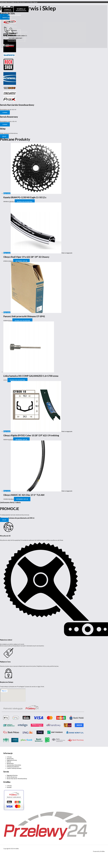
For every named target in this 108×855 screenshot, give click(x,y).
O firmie (9, 757)
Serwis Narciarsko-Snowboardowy (18, 37)
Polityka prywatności (13, 766)
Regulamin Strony (12, 760)
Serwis (10, 25)
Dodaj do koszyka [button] (24, 201)
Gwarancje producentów (14, 765)
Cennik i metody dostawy (14, 768)
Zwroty (9, 762)
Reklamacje (10, 763)
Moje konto (13, 41)
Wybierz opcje (21, 261)
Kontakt (9, 787)
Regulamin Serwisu (12, 775)
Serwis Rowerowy (13, 32)
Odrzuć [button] (35, 2)
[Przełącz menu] (19, 26)
